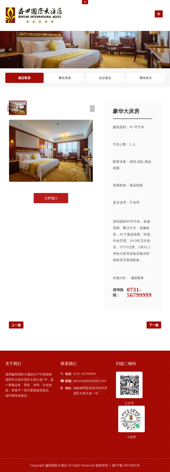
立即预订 (51, 198)
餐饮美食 (65, 78)
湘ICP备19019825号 (126, 465)
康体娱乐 (145, 78)
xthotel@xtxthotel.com (89, 381)
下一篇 (153, 325)
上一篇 (16, 325)
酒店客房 (24, 78)
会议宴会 (105, 78)
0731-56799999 (139, 292)
